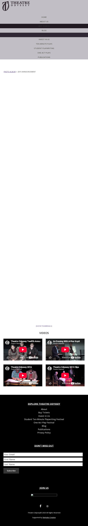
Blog (44, 426)
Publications (44, 429)
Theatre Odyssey (34, 513)
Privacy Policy (44, 432)
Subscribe (11, 470)
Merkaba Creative (49, 517)
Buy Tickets (44, 412)
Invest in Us (44, 416)
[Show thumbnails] (44, 326)
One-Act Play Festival (44, 422)
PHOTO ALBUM (10, 72)
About (44, 409)
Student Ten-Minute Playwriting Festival (44, 419)
